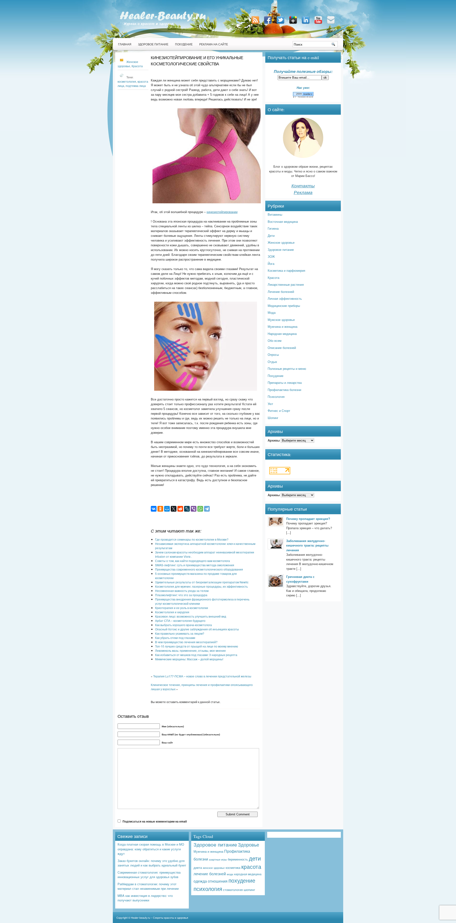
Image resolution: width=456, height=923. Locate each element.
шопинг (249, 889)
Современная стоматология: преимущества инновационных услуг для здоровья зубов (149, 874)
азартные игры (218, 859)
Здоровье (248, 844)
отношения (218, 881)
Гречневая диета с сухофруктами (300, 579)
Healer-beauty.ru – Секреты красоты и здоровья (159, 917)
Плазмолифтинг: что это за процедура (181, 595)
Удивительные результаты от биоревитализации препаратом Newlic (201, 582)
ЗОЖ (271, 256)
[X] (173, 509)
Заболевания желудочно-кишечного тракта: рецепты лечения (307, 545)
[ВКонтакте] (154, 509)
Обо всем (274, 340)
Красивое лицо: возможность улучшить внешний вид (190, 616)
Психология (276, 396)
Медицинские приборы (284, 305)
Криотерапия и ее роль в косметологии (181, 608)
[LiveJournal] (187, 509)
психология (208, 889)
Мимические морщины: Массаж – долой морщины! (189, 659)
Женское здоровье (281, 242)
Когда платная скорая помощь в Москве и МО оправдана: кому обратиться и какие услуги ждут (151, 849)
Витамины (275, 214)
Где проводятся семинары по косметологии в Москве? (191, 539)
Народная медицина (282, 333)
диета (198, 867)
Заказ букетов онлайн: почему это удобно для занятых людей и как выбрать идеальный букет (152, 863)
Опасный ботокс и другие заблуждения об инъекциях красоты (197, 629)
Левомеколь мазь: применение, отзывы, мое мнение (190, 650)
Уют (270, 403)
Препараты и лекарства (285, 382)
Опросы (273, 354)
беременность (238, 859)
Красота (137, 66)
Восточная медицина (283, 221)
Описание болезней (282, 347)
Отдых (272, 361)
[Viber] (193, 509)
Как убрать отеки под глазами (175, 638)
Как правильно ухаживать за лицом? (179, 633)
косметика (233, 867)
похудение (241, 880)
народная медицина (247, 874)
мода (230, 874)
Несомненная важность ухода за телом (182, 591)
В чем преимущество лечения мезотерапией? (186, 642)
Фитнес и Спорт (279, 410)
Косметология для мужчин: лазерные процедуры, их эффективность (201, 586)
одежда (200, 881)
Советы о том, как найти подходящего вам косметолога (192, 561)
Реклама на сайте (213, 44)
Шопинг (273, 417)
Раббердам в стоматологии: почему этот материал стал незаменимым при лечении (148, 886)
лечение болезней (210, 873)
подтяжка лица (136, 86)
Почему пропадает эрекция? (308, 518)
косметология (127, 81)
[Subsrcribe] (256, 24)
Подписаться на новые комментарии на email (155, 821)
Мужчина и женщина (282, 326)
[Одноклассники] (160, 509)
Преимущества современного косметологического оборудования (199, 569)
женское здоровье (214, 868)
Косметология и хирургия (172, 612)
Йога (271, 263)
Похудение (184, 44)
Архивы (274, 440)
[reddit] (180, 509)
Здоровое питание (153, 44)
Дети (271, 235)
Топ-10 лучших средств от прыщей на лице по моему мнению (196, 646)
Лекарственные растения (286, 284)
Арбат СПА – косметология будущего (180, 621)
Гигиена (273, 228)
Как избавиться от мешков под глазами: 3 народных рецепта (196, 655)
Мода (272, 312)
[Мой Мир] (167, 509)
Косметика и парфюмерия (286, 270)
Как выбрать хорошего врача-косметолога (183, 625)
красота (251, 866)
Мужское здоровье (281, 319)
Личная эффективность (285, 298)
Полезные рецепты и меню (287, 368)
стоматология (233, 889)
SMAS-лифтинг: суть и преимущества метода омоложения (194, 565)
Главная (124, 44)
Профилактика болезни (284, 389)
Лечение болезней (281, 291)
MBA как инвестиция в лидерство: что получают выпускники (145, 898)
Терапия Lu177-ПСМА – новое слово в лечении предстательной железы (202, 676)
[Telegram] (207, 509)
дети (255, 858)
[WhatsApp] (200, 509)
